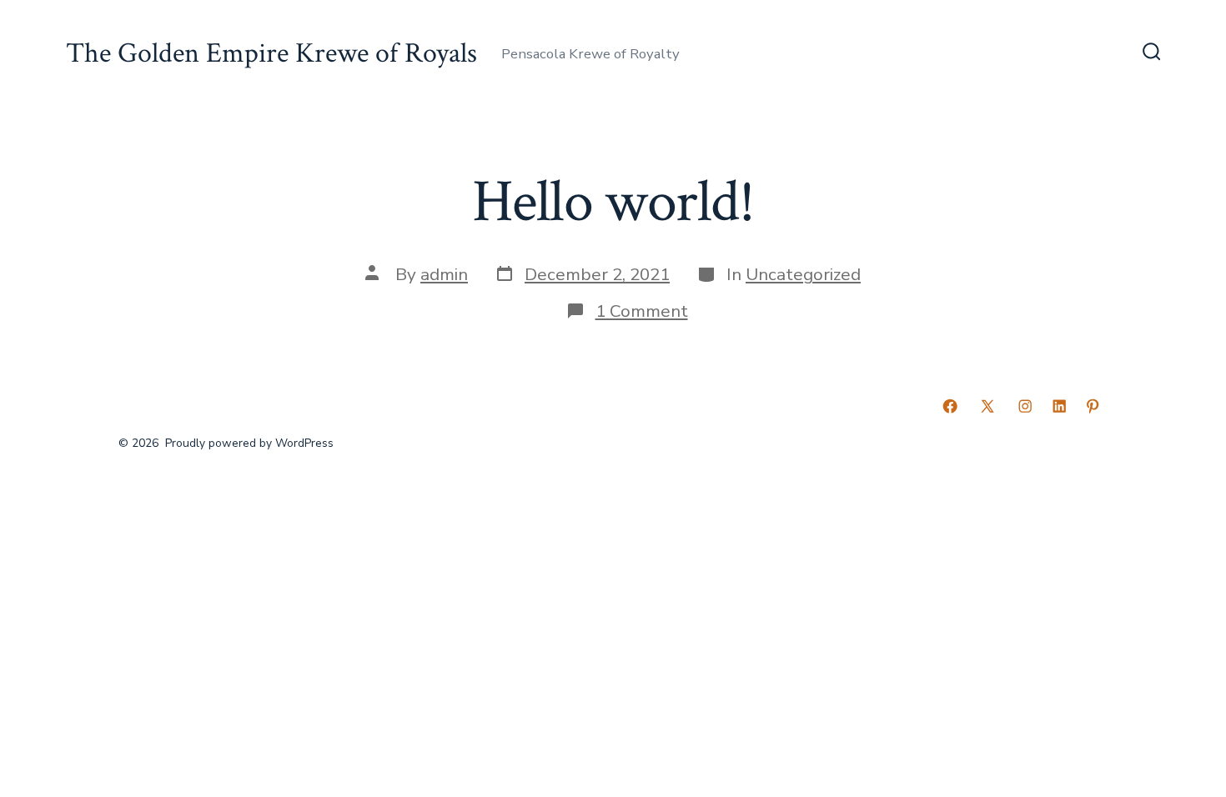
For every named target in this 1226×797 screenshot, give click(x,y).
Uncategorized (803, 274)
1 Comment (641, 311)
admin (444, 274)
